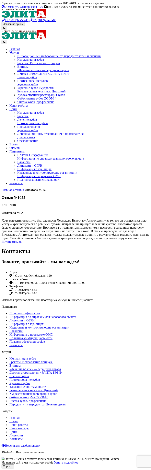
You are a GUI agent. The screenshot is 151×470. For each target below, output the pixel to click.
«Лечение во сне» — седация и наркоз (43, 70)
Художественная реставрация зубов (41, 95)
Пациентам (17, 151)
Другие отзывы (12, 241)
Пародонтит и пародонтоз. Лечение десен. (37, 404)
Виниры (23, 66)
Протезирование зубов (32, 80)
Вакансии (23, 162)
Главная (14, 49)
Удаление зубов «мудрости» (36, 87)
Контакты (16, 183)
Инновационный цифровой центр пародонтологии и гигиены (59, 56)
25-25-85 (44, 20)
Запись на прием (13, 24)
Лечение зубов (27, 77)
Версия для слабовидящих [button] (22, 445)
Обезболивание (27, 140)
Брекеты (23, 116)
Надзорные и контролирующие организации (47, 172)
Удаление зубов (27, 84)
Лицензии (16, 435)
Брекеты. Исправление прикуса (38, 63)
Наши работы (18, 105)
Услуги (14, 52)
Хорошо (7, 466)
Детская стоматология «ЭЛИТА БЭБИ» (43, 73)
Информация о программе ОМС (39, 176)
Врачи (13, 144)
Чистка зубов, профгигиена (35, 102)
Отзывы (14, 148)
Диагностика (26, 137)
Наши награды (19, 428)
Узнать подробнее (66, 462)
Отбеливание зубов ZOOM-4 (36, 98)
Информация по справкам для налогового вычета (50, 158)
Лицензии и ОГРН (29, 165)
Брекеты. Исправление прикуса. (31, 362)
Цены (13, 109)
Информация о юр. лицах (34, 169)
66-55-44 (17, 20)
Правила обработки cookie (27, 341)
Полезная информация (32, 155)
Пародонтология (28, 126)
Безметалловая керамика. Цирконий (41, 91)
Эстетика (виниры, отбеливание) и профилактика (50, 133)
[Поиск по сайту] (4, 28)
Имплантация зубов (30, 59)
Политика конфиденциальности (38, 179)
